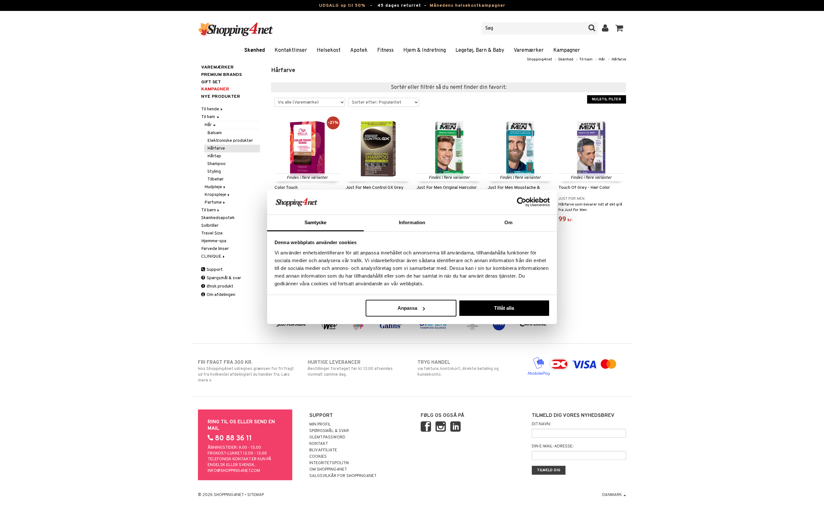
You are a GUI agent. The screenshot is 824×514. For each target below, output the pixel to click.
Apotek (359, 50)
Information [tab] (412, 222)
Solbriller (210, 225)
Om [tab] (508, 222)
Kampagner (566, 50)
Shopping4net (539, 59)
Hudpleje (213, 187)
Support (214, 269)
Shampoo (216, 164)
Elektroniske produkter (230, 140)
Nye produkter (220, 96)
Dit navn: (541, 424)
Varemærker (529, 50)
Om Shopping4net (328, 469)
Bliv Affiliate (323, 450)
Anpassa (407, 308)
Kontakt (318, 443)
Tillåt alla (504, 308)
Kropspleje (215, 194)
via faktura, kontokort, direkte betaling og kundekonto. (458, 368)
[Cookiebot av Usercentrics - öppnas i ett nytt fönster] (521, 202)
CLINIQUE (211, 256)
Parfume (213, 202)
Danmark (612, 495)
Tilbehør (215, 179)
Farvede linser (215, 249)
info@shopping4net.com (234, 470)
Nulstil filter (606, 99)
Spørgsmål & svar (223, 278)
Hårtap (214, 156)
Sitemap (255, 495)
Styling (214, 171)
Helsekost (329, 50)
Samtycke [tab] (315, 222)
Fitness (385, 50)
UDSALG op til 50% (342, 5)
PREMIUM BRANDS (221, 75)
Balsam (214, 133)
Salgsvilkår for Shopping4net (343, 476)
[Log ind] (605, 28)
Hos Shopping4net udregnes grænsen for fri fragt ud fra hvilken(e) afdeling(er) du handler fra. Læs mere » (246, 371)
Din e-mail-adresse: (552, 446)
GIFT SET (211, 82)
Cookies (318, 456)
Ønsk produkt (219, 286)
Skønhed (254, 50)
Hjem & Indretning (424, 50)
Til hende (210, 109)
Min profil (320, 424)
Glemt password (327, 437)
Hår (602, 59)
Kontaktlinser (291, 50)
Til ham (586, 59)
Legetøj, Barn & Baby (479, 50)
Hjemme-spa (213, 241)
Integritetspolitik (329, 463)
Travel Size (212, 233)
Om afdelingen (220, 295)
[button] (619, 28)
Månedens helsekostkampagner (467, 5)
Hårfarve (618, 59)
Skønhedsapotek (218, 218)
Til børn (209, 210)
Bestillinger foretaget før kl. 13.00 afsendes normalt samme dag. (350, 368)
